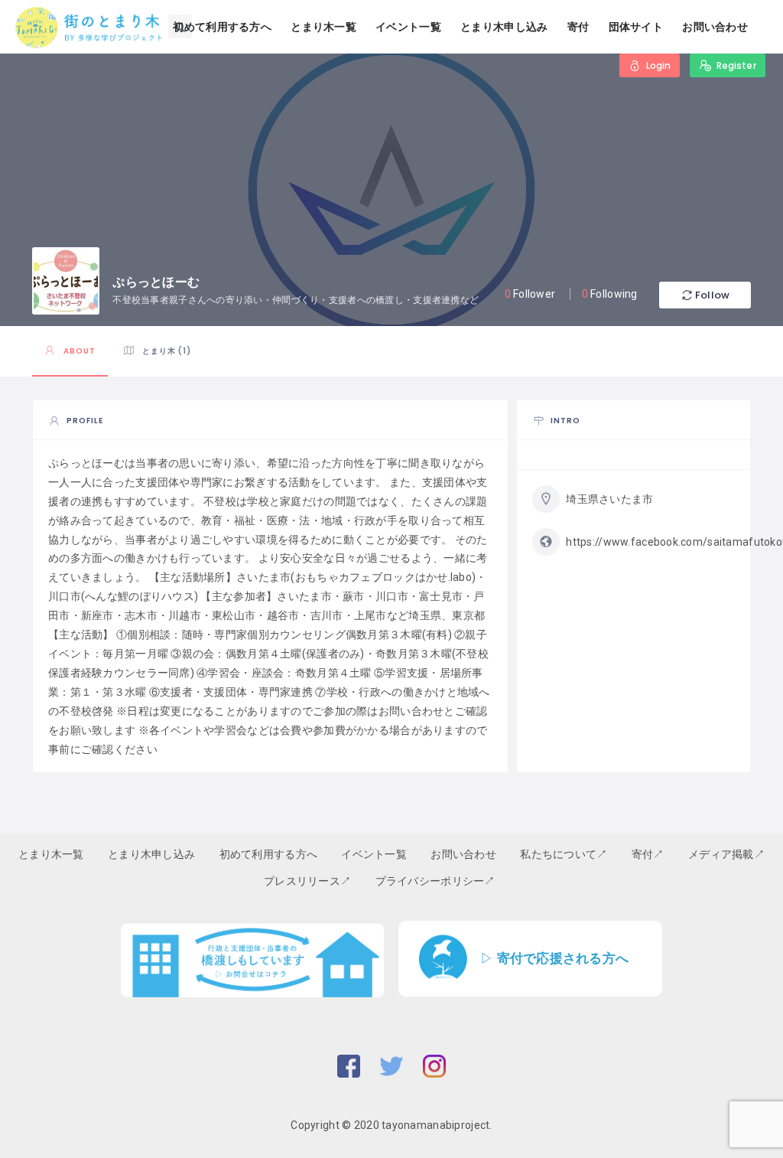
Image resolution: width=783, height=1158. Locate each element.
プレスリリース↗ (307, 881)
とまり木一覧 (323, 26)
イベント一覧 (408, 26)
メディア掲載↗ (726, 854)
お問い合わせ (715, 26)
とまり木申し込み (503, 26)
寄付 (578, 26)
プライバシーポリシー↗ (435, 881)
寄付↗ (648, 854)
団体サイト (636, 26)
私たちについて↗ (563, 854)
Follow (712, 295)
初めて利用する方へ (222, 26)
